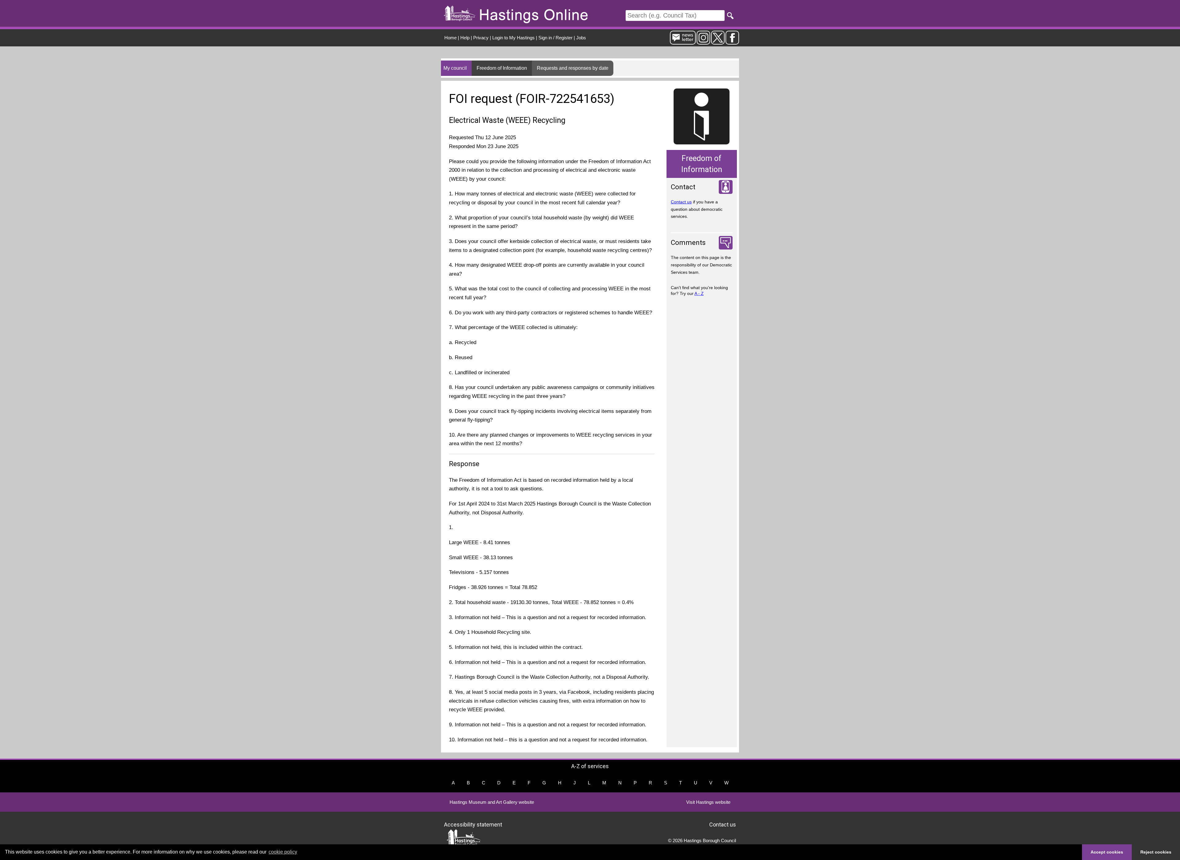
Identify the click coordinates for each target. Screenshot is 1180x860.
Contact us (681, 201)
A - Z (699, 293)
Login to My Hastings (513, 37)
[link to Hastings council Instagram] (703, 42)
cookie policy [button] (283, 851)
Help (465, 37)
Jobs (581, 37)
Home (450, 37)
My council (455, 68)
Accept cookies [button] (1107, 852)
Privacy (481, 37)
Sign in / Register (555, 37)
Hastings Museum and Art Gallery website (492, 802)
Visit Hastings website (708, 802)
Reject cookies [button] (1155, 852)
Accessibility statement (473, 824)
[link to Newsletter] (683, 42)
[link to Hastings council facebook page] (732, 42)
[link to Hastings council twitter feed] (718, 42)
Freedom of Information (502, 68)
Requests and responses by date (572, 68)
